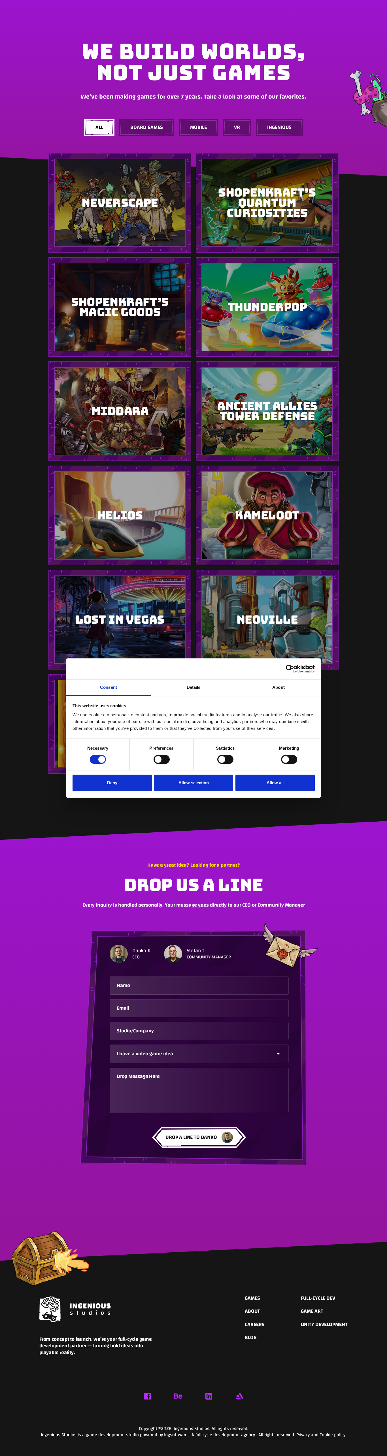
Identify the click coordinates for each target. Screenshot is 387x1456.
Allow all (275, 783)
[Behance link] (178, 1396)
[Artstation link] (239, 1396)
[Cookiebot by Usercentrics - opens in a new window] (290, 668)
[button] (199, 1053)
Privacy (303, 1435)
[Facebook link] (148, 1396)
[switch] (162, 759)
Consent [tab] (108, 687)
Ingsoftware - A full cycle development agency (210, 1435)
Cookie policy (332, 1435)
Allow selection (193, 783)
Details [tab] (194, 687)
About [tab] (278, 687)
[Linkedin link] (209, 1396)
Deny (112, 783)
